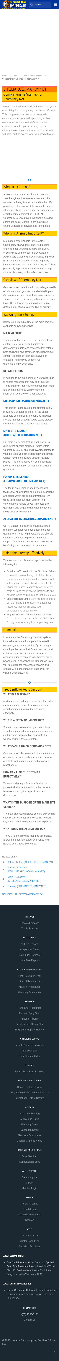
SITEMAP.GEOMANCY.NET (25, 89)
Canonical (7, 894)
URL (16, 894)
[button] (55, 4)
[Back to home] (14, 4)
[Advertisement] (29, 43)
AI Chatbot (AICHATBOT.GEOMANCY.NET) (29, 519)
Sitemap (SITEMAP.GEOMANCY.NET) (26, 401)
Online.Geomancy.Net (18, 1290)
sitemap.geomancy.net (31, 894)
